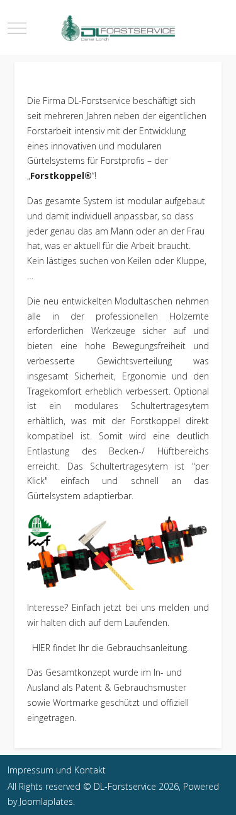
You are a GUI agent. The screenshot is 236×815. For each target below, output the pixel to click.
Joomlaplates (46, 801)
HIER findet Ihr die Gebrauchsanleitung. (108, 648)
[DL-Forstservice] (118, 28)
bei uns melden (157, 607)
